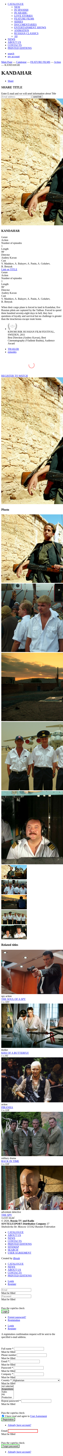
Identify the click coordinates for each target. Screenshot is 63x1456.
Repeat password (11, 1400)
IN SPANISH (21, 9)
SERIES (18, 21)
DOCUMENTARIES (25, 24)
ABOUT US (14, 42)
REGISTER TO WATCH (14, 375)
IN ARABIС (20, 12)
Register (12, 1284)
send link (37, 97)
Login (11, 1281)
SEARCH (13, 1249)
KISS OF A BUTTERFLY (15, 1052)
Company (7, 1374)
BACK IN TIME (10, 1161)
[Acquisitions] (7, 1389)
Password (7, 1367)
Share (11, 81)
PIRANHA (7, 1107)
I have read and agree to (26, 1416)
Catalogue (21, 62)
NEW (17, 7)
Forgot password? (17, 1317)
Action (57, 62)
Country (6, 1380)
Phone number (8, 1355)
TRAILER (13, 349)
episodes (12, 352)
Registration (14, 1320)
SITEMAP (13, 1247)
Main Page (6, 62)
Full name (7, 1348)
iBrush (16, 1258)
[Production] (7, 1397)
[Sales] (7, 1392)
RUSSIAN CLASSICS (26, 33)
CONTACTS (15, 45)
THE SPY (6, 1215)
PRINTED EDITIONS (20, 48)
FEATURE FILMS (24, 18)
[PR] (7, 1394)
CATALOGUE (16, 4)
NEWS (11, 39)
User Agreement (38, 1416)
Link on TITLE (9, 269)
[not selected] (7, 1386)
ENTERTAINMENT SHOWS (30, 27)
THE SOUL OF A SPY (13, 999)
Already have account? (19, 1425)
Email (5, 1361)
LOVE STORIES (23, 15)
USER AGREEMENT (19, 1252)
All (15, 36)
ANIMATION (21, 30)
